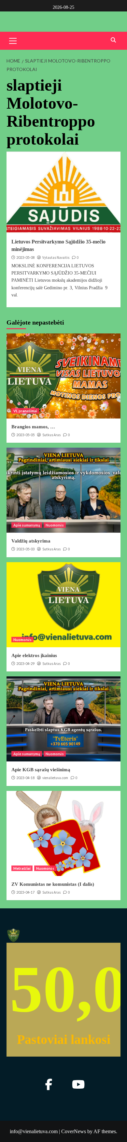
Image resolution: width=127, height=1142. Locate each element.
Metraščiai (22, 868)
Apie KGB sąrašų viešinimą (40, 769)
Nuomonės (55, 525)
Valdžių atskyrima (30, 541)
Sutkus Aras (51, 435)
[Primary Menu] (13, 40)
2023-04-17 (25, 892)
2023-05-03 (25, 549)
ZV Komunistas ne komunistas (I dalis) (52, 884)
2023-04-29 (25, 663)
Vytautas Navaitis (55, 257)
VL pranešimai (25, 411)
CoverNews (73, 1131)
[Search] (113, 40)
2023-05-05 (25, 435)
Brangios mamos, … (33, 426)
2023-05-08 (25, 257)
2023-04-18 (25, 778)
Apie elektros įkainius (34, 655)
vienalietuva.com (55, 778)
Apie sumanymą (26, 525)
